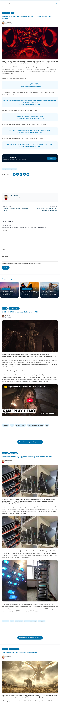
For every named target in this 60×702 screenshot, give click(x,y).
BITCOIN (5, 621)
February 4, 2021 (38, 132)
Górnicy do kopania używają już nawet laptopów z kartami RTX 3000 (27, 457)
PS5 (12, 425)
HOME (3, 10)
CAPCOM (5, 425)
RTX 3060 (41, 621)
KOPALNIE (18, 621)
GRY (13, 12)
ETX (12, 621)
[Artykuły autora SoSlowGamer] (6, 197)
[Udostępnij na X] (24, 174)
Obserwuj (52, 158)
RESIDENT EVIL (20, 425)
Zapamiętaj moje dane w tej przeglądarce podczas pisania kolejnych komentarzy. (22, 263)
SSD (46, 425)
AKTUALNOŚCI (10, 10)
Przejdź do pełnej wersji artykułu (29, 442)
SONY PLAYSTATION (14, 308)
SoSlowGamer (9, 22)
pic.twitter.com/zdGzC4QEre (42, 130)
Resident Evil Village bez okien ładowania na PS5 (20, 312)
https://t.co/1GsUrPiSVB (30, 102)
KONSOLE (4, 308)
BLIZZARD (5, 169)
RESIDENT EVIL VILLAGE (35, 425)
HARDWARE (5, 453)
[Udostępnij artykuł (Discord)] (27, 174)
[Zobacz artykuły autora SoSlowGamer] (3, 23)
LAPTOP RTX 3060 (30, 621)
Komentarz (4, 230)
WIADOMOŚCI (13, 453)
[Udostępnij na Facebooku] (14, 174)
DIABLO (13, 169)
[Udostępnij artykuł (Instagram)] (17, 174)
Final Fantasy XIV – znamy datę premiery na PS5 (19, 652)
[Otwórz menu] (56, 3)
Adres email (5, 256)
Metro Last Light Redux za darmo (16, 78)
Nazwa (3, 249)
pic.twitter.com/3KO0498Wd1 (30, 84)
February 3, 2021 (36, 86)
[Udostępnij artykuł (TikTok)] (21, 174)
